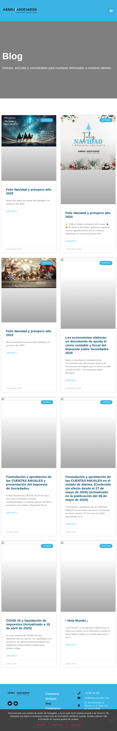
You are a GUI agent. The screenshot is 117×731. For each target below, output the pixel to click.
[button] (111, 11)
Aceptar (41, 724)
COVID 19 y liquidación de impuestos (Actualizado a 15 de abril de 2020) (28, 624)
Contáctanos (53, 708)
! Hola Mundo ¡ (76, 620)
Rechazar (58, 724)
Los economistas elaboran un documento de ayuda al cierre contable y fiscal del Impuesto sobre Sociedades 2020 (87, 345)
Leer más (75, 724)
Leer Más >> (12, 211)
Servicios (51, 698)
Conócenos (52, 694)
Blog (48, 703)
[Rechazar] (112, 720)
